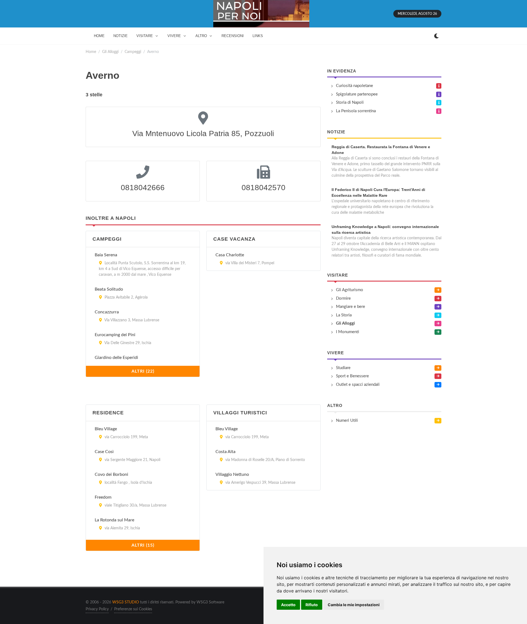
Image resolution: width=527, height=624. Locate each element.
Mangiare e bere (350, 307)
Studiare (343, 368)
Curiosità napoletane (354, 86)
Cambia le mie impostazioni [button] (354, 604)
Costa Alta (225, 451)
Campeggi (133, 52)
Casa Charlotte (229, 255)
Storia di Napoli (350, 102)
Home (91, 52)
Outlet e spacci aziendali (358, 385)
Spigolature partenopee (357, 94)
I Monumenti (347, 332)
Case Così (104, 451)
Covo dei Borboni (111, 474)
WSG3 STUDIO (125, 602)
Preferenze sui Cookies (133, 609)
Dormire (343, 298)
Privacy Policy (97, 609)
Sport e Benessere (352, 376)
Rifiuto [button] (311, 604)
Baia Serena (106, 255)
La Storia (344, 315)
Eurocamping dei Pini (115, 335)
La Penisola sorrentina (356, 111)
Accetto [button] (288, 604)
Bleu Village (106, 429)
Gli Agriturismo (349, 290)
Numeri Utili (347, 420)
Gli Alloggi (110, 52)
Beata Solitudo (109, 289)
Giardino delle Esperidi (116, 357)
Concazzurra (107, 312)
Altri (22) (142, 371)
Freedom (103, 497)
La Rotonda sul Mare (114, 520)
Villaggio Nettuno (232, 474)
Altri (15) (142, 545)
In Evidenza (341, 71)
